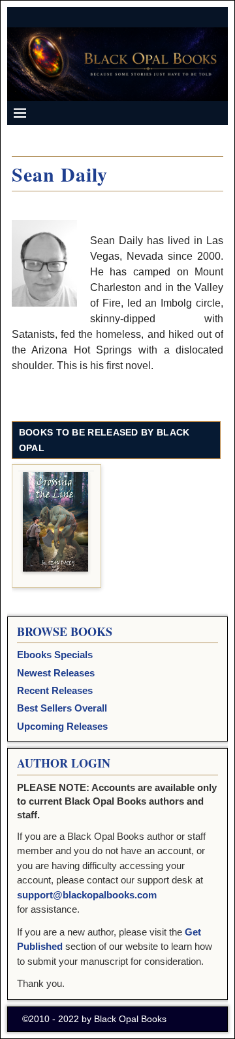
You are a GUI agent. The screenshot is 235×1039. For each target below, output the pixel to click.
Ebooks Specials (55, 654)
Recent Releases (55, 690)
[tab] (116, 433)
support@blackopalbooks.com (87, 894)
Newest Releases (56, 672)
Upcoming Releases (62, 726)
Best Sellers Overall (62, 707)
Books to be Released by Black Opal (104, 440)
